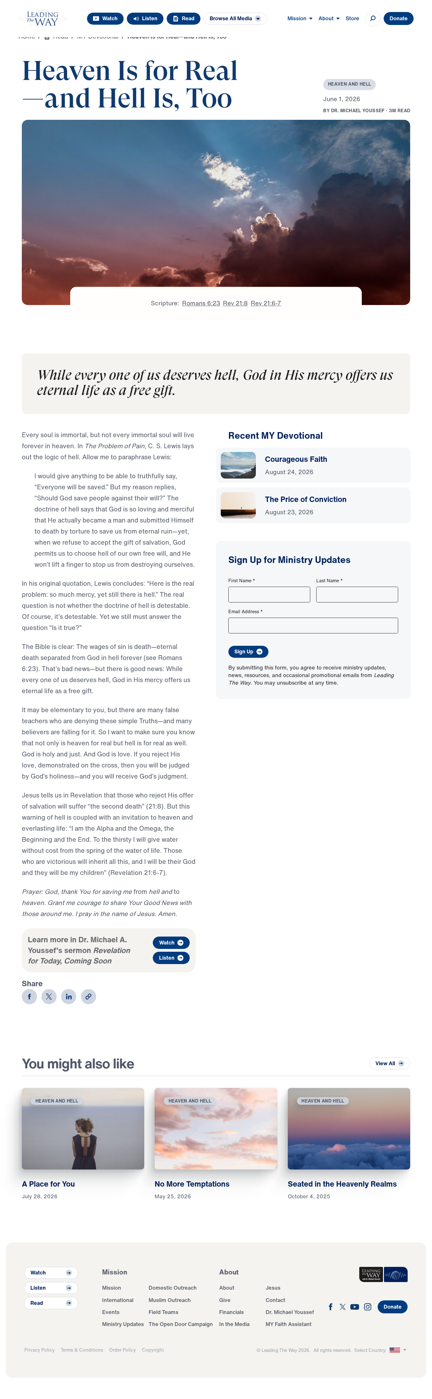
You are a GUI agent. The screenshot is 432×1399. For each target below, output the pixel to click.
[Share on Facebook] (29, 996)
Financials (231, 1312)
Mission (111, 1288)
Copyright (153, 1350)
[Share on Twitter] (49, 996)
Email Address (245, 611)
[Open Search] (372, 18)
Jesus (273, 1288)
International (117, 1300)
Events (111, 1312)
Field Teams (163, 1312)
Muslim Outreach (170, 1300)
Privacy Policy (39, 1350)
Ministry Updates (123, 1324)
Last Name (329, 580)
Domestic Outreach (173, 1288)
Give (225, 1300)
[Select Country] (399, 1350)
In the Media (234, 1324)
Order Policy (122, 1350)
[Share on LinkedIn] (68, 996)
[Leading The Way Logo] (42, 18)
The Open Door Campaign (181, 1324)
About (226, 1288)
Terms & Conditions (82, 1350)
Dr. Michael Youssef (290, 1312)
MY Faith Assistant (289, 1324)
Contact (275, 1300)
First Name (241, 580)
